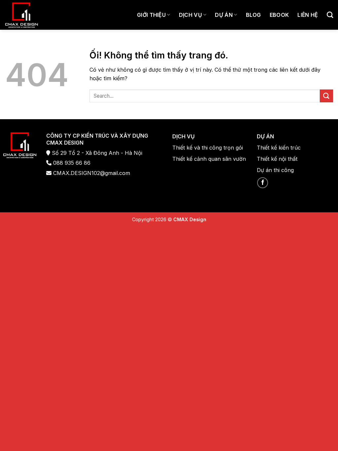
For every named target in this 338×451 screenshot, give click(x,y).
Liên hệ (307, 15)
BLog (253, 15)
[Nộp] (326, 95)
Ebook (279, 15)
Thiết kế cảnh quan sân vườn (209, 159)
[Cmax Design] (21, 15)
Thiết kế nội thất (277, 159)
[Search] (330, 15)
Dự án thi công (275, 170)
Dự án (224, 15)
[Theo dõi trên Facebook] (262, 182)
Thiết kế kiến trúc (279, 147)
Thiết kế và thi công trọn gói (207, 147)
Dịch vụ (190, 15)
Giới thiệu (151, 15)
